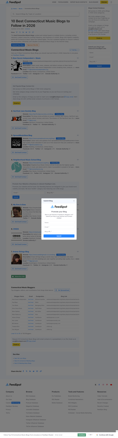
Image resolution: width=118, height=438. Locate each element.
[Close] (74, 201)
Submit (59, 236)
